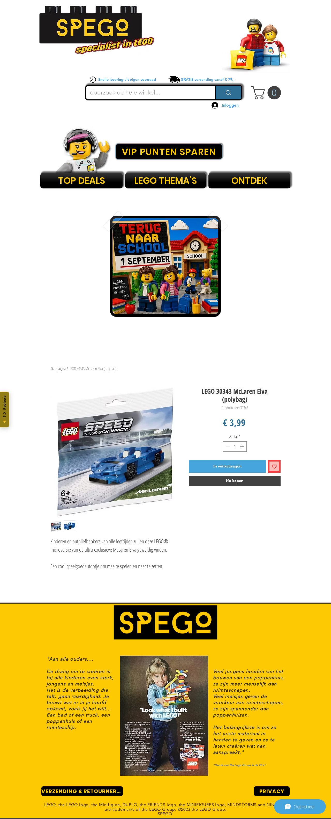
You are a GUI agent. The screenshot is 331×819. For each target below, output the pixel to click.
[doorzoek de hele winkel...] (228, 92)
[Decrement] (227, 446)
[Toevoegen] (274, 466)
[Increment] (242, 446)
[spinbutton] (235, 446)
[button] (267, 92)
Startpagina (58, 368)
